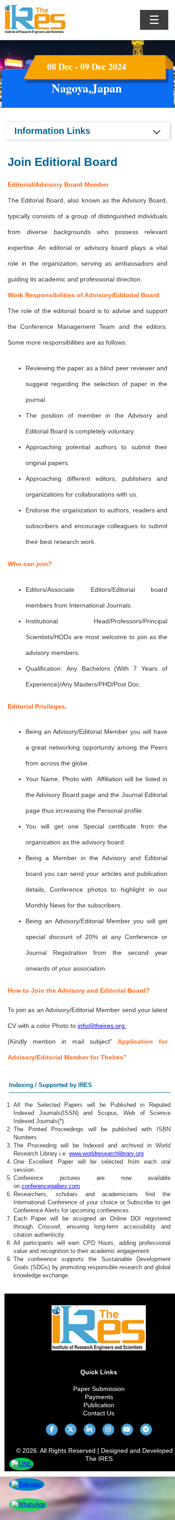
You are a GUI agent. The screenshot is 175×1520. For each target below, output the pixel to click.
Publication (98, 1405)
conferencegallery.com (51, 1186)
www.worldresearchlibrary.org (106, 1153)
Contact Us (98, 1413)
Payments (99, 1396)
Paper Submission (99, 1388)
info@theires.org (101, 1025)
